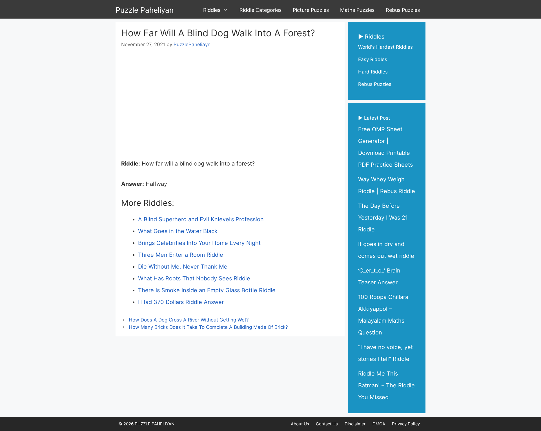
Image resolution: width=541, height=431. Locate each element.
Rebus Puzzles (403, 10)
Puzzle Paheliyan (145, 10)
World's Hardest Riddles (385, 47)
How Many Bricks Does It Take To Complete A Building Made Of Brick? (208, 327)
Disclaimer (355, 423)
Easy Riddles (372, 59)
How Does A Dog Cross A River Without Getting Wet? (189, 320)
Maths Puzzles (357, 10)
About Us (300, 423)
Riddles (211, 10)
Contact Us (327, 423)
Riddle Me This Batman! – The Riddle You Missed (386, 385)
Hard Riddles (373, 72)
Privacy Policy (406, 423)
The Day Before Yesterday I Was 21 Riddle (383, 217)
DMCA (379, 423)
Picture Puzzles (311, 10)
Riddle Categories (260, 10)
